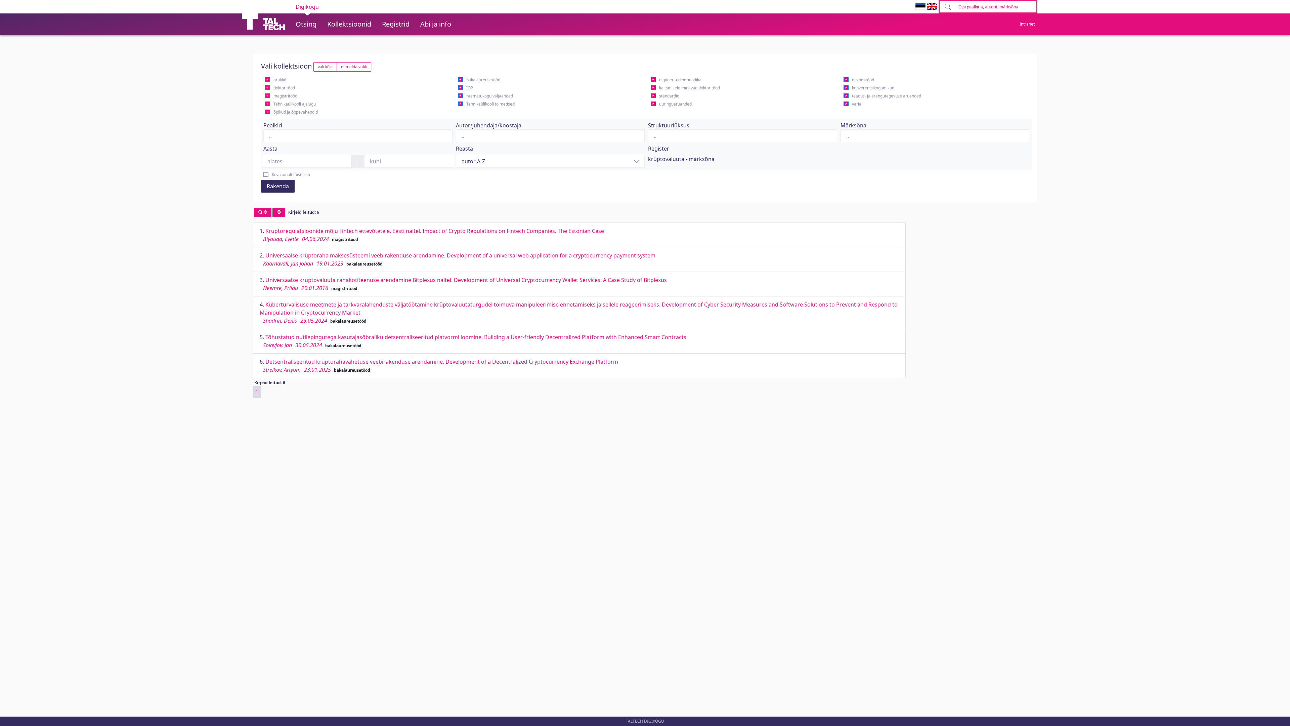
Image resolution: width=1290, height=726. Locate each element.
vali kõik (325, 67)
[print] (278, 212)
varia (856, 104)
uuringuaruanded (675, 104)
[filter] (262, 212)
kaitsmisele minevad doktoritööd (689, 88)
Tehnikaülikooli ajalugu (294, 104)
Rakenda (278, 186)
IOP (469, 88)
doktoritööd (284, 88)
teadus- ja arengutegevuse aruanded (886, 96)
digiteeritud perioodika (680, 80)
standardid (669, 96)
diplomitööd (863, 80)
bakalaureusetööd (483, 80)
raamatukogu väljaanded (489, 96)
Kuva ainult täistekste (291, 174)
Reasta (464, 148)
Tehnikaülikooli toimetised (490, 104)
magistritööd (285, 96)
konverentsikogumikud (873, 88)
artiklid (279, 80)
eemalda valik (354, 67)
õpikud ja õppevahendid (295, 112)
